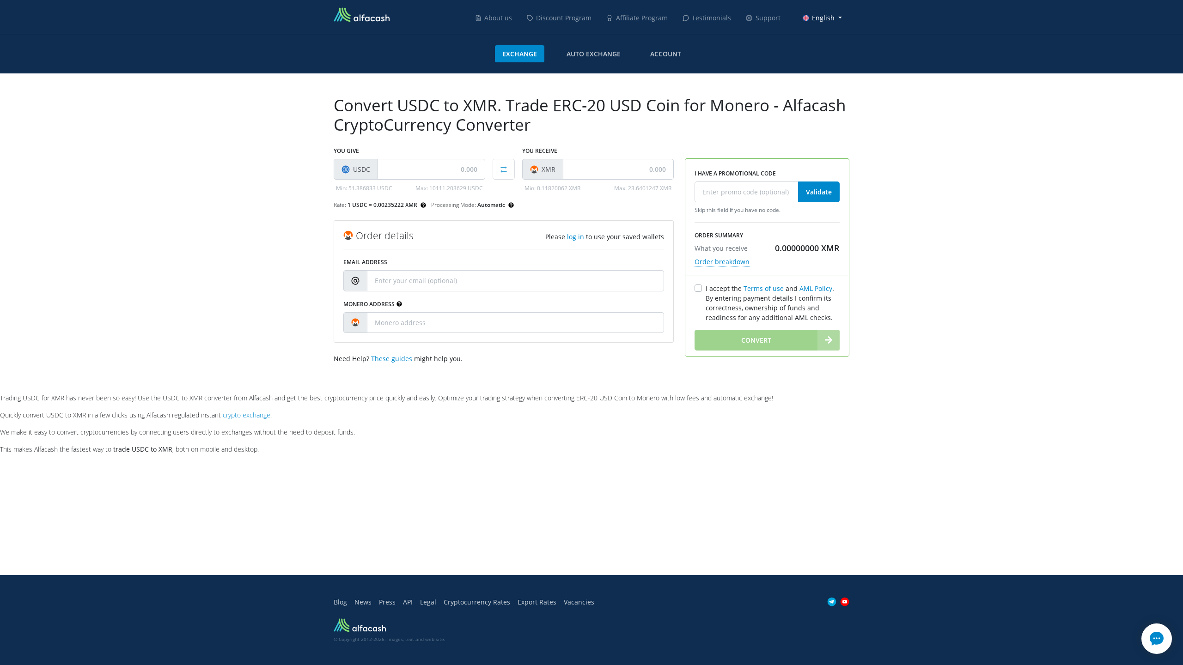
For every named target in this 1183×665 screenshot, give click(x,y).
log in (575, 236)
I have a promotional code (735, 173)
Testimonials (711, 17)
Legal (428, 602)
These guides (391, 358)
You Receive (539, 151)
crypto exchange (246, 415)
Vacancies (579, 602)
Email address (365, 262)
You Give (346, 151)
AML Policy (815, 288)
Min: (364, 188)
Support (768, 17)
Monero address (369, 304)
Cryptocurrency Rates (477, 602)
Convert (756, 340)
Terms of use (764, 288)
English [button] (823, 17)
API (408, 602)
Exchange (519, 53)
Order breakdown (722, 261)
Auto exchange (594, 53)
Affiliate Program (642, 17)
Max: (449, 188)
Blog (340, 602)
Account (665, 53)
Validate (819, 191)
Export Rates (537, 602)
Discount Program (564, 17)
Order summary (719, 235)
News (363, 602)
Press (387, 602)
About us (498, 17)
